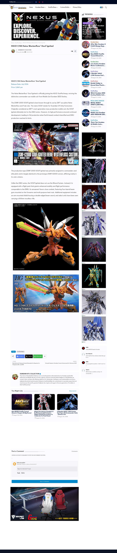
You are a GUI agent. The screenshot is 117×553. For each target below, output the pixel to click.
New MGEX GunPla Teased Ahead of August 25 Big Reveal (21, 412)
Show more (72, 391)
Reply (18, 473)
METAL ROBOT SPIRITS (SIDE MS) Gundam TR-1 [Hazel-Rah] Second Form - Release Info (98, 104)
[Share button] (44, 356)
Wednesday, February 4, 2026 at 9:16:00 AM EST (26, 464)
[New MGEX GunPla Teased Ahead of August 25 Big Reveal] (86, 54)
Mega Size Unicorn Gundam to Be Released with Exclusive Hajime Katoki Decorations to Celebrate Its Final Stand (44, 414)
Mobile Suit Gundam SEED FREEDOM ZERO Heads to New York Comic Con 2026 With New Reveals (98, 113)
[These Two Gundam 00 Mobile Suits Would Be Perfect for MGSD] (86, 123)
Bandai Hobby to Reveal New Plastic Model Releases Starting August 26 (97, 84)
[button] (101, 7)
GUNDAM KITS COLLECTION (29, 374)
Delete (23, 473)
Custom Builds (64, 7)
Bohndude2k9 (21, 462)
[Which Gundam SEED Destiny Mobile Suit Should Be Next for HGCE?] (86, 93)
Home (31, 7)
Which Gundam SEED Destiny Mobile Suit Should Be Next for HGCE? (98, 94)
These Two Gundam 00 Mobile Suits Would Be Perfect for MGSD (98, 123)
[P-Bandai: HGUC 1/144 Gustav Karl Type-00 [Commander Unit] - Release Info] (86, 74)
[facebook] (36, 2)
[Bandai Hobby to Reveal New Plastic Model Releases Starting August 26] (86, 84)
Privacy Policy (77, 7)
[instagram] (42, 2)
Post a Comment (44, 481)
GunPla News (52, 7)
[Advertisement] (44, 68)
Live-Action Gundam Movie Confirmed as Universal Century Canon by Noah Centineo (98, 65)
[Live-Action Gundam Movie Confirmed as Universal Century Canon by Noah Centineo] (86, 64)
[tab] (31, 7)
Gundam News (39, 7)
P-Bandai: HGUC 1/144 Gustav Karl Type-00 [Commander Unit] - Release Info (67, 413)
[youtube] (39, 2)
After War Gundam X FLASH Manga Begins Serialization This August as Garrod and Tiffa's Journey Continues (98, 45)
